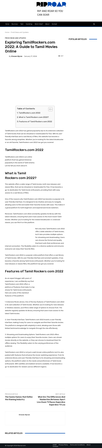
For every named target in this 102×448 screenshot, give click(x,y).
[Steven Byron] (7, 56)
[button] (94, 24)
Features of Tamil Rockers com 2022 (35, 122)
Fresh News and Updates (20, 32)
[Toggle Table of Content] (49, 109)
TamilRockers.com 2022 (29, 113)
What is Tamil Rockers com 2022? (34, 117)
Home (7, 32)
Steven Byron (16, 56)
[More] (69, 63)
